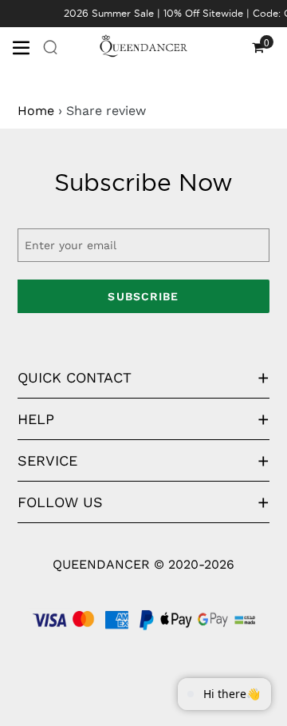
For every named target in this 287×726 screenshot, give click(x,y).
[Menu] (27, 46)
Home (36, 110)
